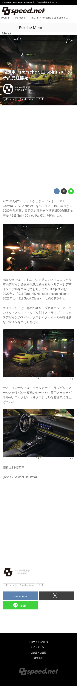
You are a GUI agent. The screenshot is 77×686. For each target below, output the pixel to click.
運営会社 (38, 658)
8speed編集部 (22, 87)
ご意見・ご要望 (38, 652)
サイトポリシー (38, 647)
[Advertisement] (38, 146)
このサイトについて (38, 642)
